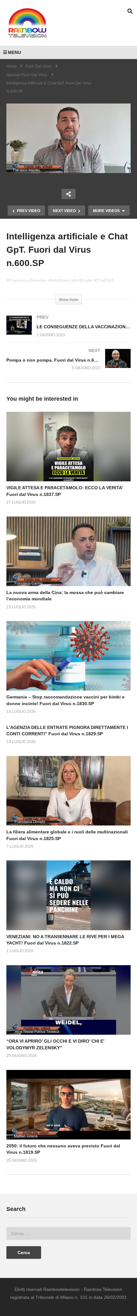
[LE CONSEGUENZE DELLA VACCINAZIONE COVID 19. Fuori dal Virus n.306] (68, 332)
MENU (14, 52)
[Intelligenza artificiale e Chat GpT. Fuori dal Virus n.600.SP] (68, 446)
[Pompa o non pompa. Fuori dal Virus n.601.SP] (68, 365)
